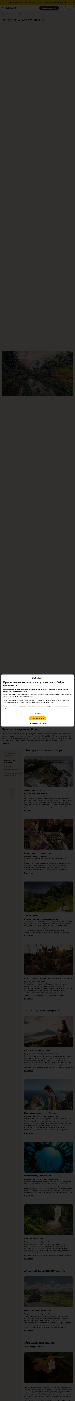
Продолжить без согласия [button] (37, 723)
